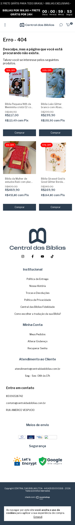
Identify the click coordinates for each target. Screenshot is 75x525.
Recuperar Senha (37, 348)
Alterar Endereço (37, 341)
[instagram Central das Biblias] (22, 256)
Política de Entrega (37, 279)
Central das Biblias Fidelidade (37, 306)
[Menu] (5, 25)
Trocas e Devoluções (37, 292)
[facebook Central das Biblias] (32, 256)
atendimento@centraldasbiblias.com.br (37, 368)
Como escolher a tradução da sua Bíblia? (37, 313)
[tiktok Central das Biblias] (52, 256)
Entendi (38, 516)
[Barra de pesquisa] (61, 25)
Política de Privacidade (37, 299)
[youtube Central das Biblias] (42, 256)
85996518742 (14, 396)
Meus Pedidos (37, 334)
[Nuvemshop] (37, 499)
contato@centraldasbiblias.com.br (26, 403)
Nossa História (37, 285)
